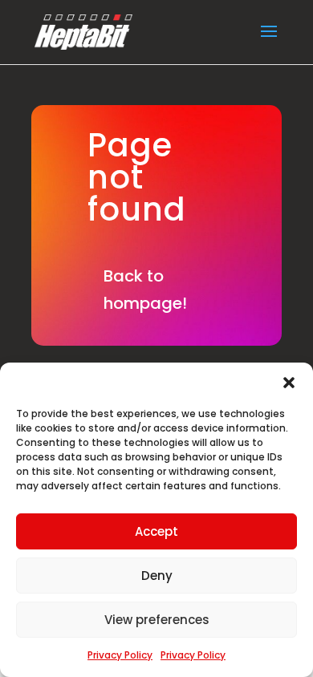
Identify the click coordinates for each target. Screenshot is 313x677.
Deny (157, 575)
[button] (289, 383)
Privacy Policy (119, 655)
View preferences (156, 619)
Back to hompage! (145, 289)
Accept (156, 531)
